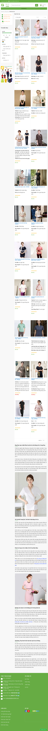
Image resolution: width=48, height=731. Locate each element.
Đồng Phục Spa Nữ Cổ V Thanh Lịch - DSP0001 (21, 37)
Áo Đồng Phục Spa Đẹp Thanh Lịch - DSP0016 (37, 297)
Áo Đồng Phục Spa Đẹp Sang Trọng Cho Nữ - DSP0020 (22, 379)
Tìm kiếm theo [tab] (4, 28)
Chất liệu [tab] (4, 44)
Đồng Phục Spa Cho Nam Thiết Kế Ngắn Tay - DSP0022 (22, 418)
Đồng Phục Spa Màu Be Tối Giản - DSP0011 (37, 224)
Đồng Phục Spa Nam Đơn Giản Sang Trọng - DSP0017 (21, 338)
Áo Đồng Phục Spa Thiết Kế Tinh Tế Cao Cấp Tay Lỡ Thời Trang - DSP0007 (22, 148)
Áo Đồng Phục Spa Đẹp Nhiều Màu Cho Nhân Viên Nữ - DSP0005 (22, 108)
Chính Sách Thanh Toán (5, 719)
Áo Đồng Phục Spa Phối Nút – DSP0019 (38, 337)
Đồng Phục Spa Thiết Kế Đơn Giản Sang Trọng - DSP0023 (38, 418)
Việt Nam (7, 60)
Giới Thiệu (27, 679)
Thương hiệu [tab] (4, 53)
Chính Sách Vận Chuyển (5, 716)
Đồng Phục (7, 11)
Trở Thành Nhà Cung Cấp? (6, 714)
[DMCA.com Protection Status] (34, 711)
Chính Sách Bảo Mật (5, 722)
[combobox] (24, 5)
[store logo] (2, 5)
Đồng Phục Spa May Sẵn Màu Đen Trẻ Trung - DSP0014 (38, 187)
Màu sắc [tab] (3, 40)
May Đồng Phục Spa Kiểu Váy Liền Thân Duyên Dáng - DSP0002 (38, 37)
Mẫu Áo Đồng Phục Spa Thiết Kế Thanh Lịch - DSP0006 (38, 108)
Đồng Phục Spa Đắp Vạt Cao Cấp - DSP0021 (37, 379)
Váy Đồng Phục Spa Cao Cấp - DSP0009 (22, 186)
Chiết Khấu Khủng (6, 16)
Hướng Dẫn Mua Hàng (7, 14)
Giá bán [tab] (3, 31)
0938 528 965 (14, 693)
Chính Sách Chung (4, 725)
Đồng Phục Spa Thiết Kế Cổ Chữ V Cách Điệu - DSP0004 (38, 73)
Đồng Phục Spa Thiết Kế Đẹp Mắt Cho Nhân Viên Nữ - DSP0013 (38, 260)
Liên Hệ (26, 687)
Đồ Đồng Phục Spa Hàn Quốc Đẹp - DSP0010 (21, 223)
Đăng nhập (3, 1)
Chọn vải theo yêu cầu (6, 49)
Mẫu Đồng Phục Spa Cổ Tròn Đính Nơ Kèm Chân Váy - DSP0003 (22, 73)
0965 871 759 (14, 695)
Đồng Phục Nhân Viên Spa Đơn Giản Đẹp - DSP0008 (38, 148)
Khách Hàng (27, 681)
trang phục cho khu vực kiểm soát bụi (23, 621)
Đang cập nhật (7, 46)
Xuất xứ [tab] (3, 58)
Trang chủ (2, 11)
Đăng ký (6, 1)
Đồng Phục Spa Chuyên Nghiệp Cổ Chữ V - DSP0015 (22, 297)
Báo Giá (16, 48)
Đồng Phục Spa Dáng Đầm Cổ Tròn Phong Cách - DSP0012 (22, 260)
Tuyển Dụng (27, 684)
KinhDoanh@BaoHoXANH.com (14, 1)
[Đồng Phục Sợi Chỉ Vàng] (7, 74)
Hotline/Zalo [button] (43, 729)
